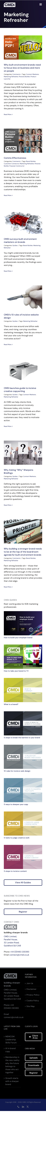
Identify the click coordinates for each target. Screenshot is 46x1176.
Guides (15, 245)
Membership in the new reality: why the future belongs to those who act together (12, 1065)
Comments (16, 74)
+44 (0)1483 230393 (19, 951)
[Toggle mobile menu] (40, 4)
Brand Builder (31, 161)
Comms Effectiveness (23, 140)
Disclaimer (31, 989)
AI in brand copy (10, 1050)
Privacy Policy (32, 994)
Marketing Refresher (11, 77)
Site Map (30, 1006)
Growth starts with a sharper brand (12, 1081)
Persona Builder (24, 77)
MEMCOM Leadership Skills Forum (11, 1039)
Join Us (29, 983)
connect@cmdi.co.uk (19, 954)
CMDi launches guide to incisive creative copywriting (23, 370)
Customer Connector (11, 164)
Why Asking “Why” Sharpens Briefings (23, 452)
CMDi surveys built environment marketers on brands (23, 221)
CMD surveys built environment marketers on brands (20, 240)
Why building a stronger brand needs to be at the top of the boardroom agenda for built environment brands (23, 531)
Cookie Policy (32, 1000)
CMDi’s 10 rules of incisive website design (23, 297)
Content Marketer (32, 74)
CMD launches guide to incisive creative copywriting (20, 390)
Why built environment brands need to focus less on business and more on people (23, 47)
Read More (8, 114)
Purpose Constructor (16, 166)
